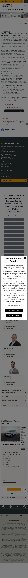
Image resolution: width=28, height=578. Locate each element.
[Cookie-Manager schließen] (25, 258)
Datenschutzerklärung (14, 305)
